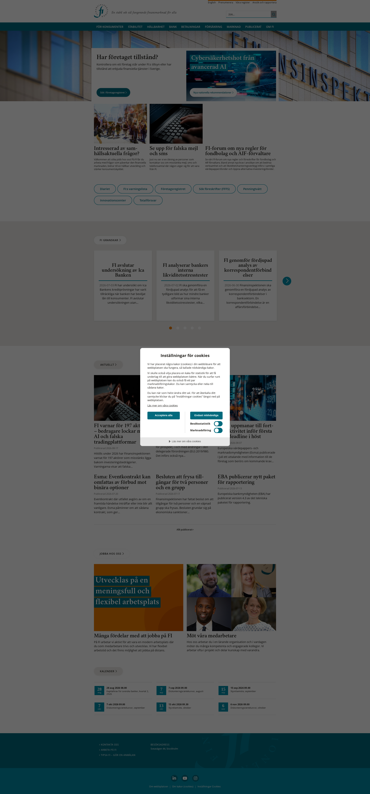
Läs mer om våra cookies (162, 405)
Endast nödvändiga (206, 415)
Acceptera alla (163, 415)
